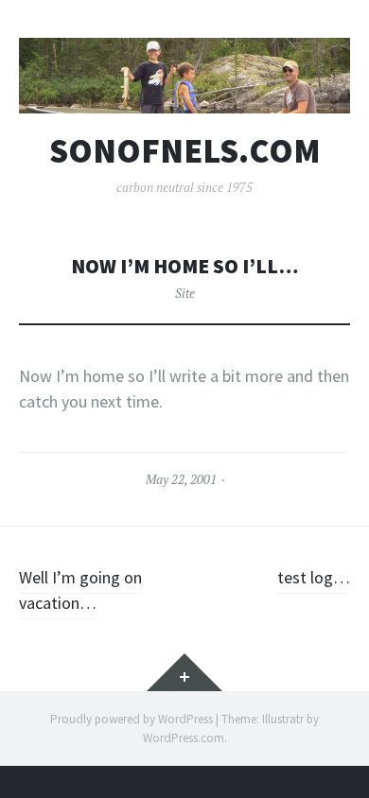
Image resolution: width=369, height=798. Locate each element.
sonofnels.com (185, 151)
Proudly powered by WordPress (131, 719)
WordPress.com (183, 738)
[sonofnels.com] (184, 75)
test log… (313, 577)
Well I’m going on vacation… (80, 590)
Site (185, 293)
